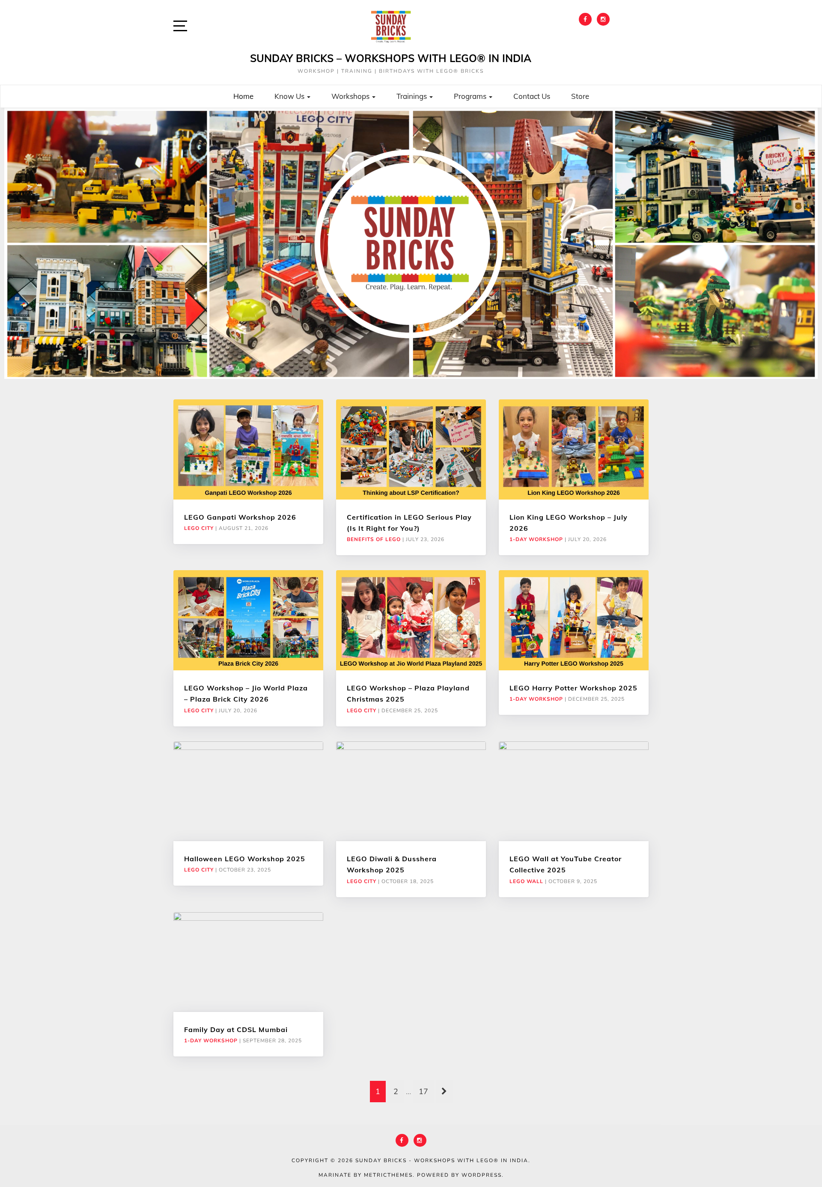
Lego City (199, 528)
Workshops (351, 96)
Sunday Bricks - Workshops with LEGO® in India (441, 1160)
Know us (290, 96)
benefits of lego (374, 539)
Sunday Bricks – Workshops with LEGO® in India (390, 58)
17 (423, 1091)
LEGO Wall (526, 881)
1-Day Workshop (536, 539)
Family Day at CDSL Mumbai (236, 1029)
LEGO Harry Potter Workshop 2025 (573, 688)
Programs (471, 96)
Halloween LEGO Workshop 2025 (244, 858)
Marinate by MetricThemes (366, 1175)
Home (243, 96)
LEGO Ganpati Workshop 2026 (240, 517)
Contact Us (531, 96)
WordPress (482, 1175)
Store (580, 96)
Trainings (412, 96)
